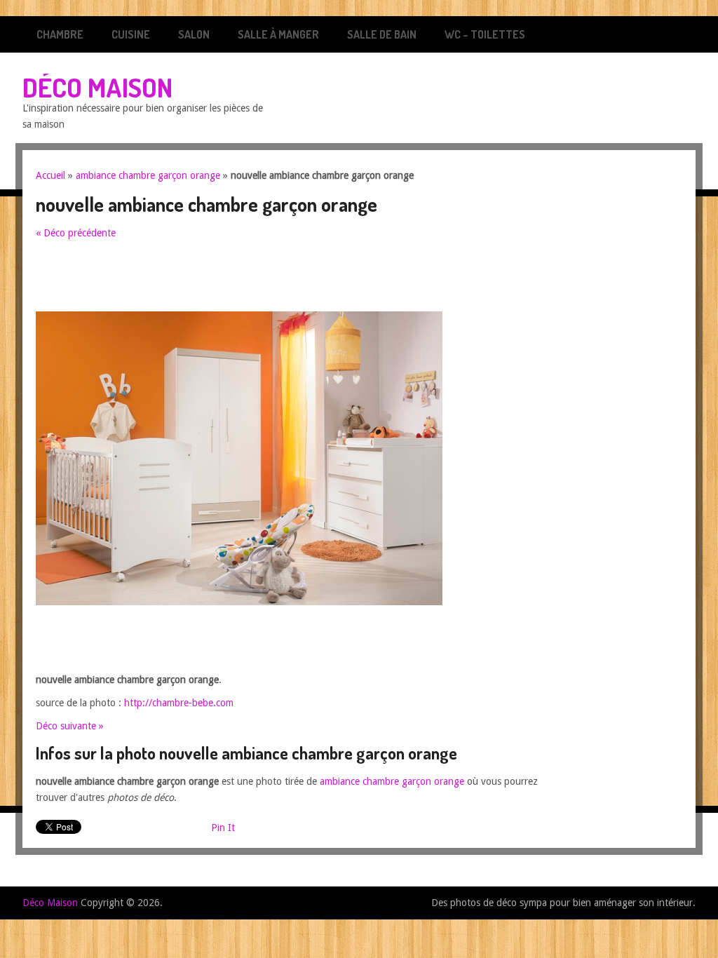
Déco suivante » (70, 725)
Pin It (223, 827)
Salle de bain (381, 34)
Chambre (59, 34)
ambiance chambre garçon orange (148, 175)
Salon (194, 34)
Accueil (50, 175)
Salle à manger (278, 34)
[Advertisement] (291, 279)
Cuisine (130, 34)
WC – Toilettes (485, 34)
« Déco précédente (76, 232)
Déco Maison (97, 87)
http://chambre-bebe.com (178, 702)
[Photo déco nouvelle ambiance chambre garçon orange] (239, 601)
